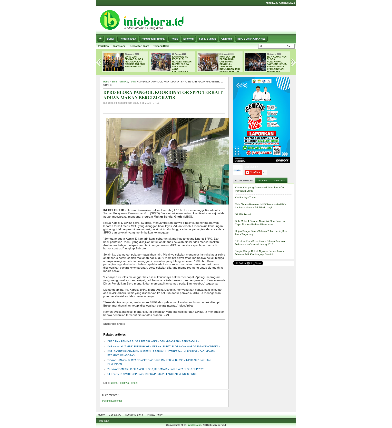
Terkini (132, 81)
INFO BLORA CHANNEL (251, 38)
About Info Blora (134, 414)
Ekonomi (188, 38)
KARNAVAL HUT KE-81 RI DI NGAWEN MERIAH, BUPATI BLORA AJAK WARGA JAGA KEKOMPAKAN (182, 64)
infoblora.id (194, 425)
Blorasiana (119, 46)
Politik (174, 38)
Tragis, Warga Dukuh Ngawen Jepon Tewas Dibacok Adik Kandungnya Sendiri (259, 253)
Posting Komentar (112, 400)
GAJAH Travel (243, 214)
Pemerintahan (128, 38)
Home (106, 81)
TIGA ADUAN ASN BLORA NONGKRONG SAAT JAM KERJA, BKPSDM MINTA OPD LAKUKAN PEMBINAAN (277, 64)
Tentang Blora (161, 46)
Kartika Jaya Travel (245, 197)
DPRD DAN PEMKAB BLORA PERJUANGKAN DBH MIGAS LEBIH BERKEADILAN (135, 62)
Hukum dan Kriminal (153, 38)
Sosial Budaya (207, 38)
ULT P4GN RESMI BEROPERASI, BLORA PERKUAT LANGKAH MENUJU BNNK (152, 374)
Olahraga (226, 38)
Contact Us (115, 414)
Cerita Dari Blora (139, 46)
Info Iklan (104, 420)
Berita (110, 38)
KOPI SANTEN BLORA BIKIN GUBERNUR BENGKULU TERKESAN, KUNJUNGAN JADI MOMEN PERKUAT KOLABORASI (219, 65)
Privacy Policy (155, 414)
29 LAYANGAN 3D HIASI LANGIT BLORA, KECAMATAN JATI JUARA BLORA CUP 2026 (155, 369)
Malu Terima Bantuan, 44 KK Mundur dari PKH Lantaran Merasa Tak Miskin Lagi (260, 206)
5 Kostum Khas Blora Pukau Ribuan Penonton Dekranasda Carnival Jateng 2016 (260, 243)
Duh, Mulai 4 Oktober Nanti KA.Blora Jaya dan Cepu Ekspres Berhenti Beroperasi (260, 223)
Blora (114, 81)
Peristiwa (103, 46)
